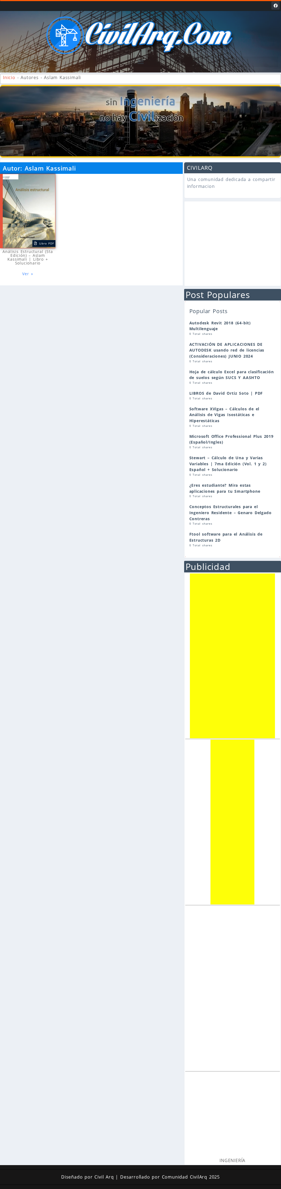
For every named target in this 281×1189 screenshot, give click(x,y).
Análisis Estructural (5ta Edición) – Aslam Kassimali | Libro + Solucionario (27, 257)
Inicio (9, 77)
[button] (140, 62)
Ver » (27, 273)
